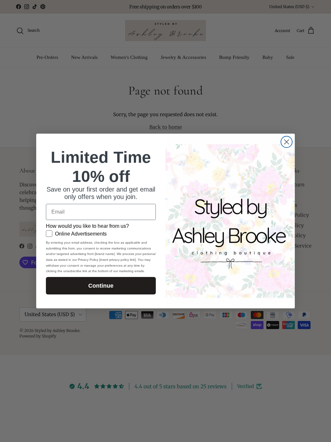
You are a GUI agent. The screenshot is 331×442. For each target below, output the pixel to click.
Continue (100, 285)
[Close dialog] (286, 142)
